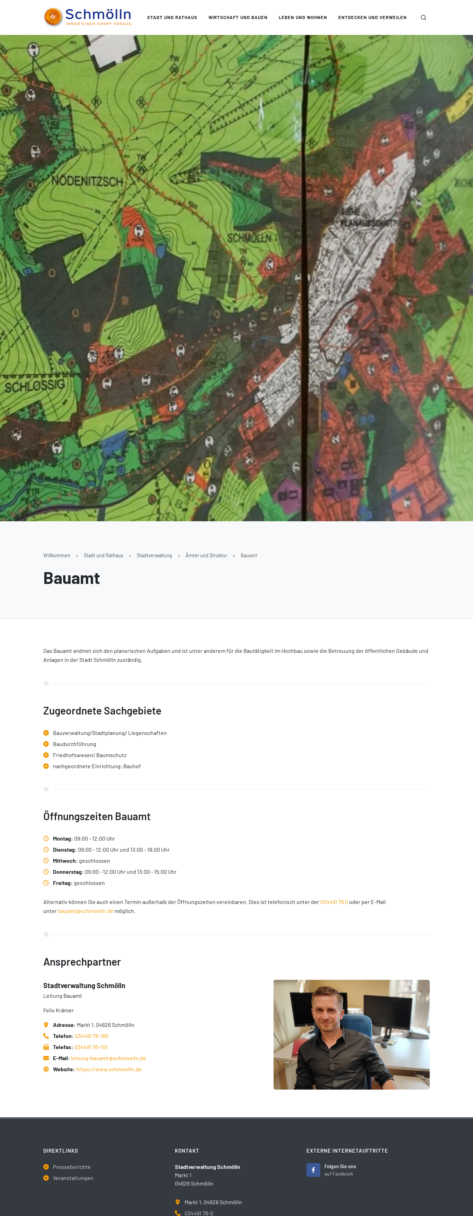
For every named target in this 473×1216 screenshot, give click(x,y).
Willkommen (56, 555)
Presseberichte (72, 1166)
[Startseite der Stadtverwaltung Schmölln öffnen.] (87, 17)
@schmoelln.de (95, 910)
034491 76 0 (334, 901)
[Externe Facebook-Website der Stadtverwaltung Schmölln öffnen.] (313, 1170)
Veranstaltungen (73, 1177)
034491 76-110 (90, 1047)
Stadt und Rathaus (103, 555)
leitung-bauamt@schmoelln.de (108, 1058)
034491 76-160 (91, 1035)
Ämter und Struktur (206, 555)
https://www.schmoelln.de (109, 1069)
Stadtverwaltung (154, 555)
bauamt (67, 910)
